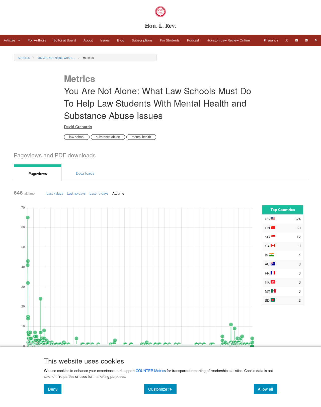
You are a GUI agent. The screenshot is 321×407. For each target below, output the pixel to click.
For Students (170, 40)
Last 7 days (54, 193)
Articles (9, 40)
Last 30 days (76, 193)
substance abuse (108, 137)
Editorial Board (64, 40)
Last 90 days (99, 193)
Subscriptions (142, 40)
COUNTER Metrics (151, 370)
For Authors (37, 40)
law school (76, 137)
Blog (120, 40)
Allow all (267, 389)
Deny (54, 389)
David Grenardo (78, 126)
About (88, 40)
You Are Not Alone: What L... (56, 58)
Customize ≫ (162, 389)
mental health (141, 137)
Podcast (193, 40)
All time (118, 193)
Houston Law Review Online (228, 40)
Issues (105, 40)
